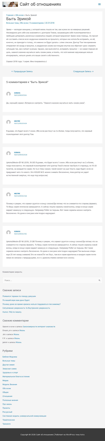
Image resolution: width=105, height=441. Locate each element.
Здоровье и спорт (10, 372)
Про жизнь (7, 404)
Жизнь (22, 330)
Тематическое (9, 420)
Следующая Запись (83, 71)
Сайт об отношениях (40, 4)
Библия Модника (10, 357)
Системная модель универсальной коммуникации (24, 416)
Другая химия (8, 365)
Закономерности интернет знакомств (39, 327)
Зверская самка (10, 369)
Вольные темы (9, 361)
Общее (5, 392)
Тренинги (6, 424)
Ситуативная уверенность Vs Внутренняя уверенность (26, 308)
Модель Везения (10, 384)
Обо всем (7, 388)
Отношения (7, 396)
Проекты (6, 408)
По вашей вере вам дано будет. (16, 300)
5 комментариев (37, 23)
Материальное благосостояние (16, 376)
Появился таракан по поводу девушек (19, 296)
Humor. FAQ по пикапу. (12, 312)
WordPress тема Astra (75, 435)
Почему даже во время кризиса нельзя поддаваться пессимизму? (32, 304)
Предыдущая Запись (22, 71)
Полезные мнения (10, 400)
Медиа (5, 380)
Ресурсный (7, 412)
